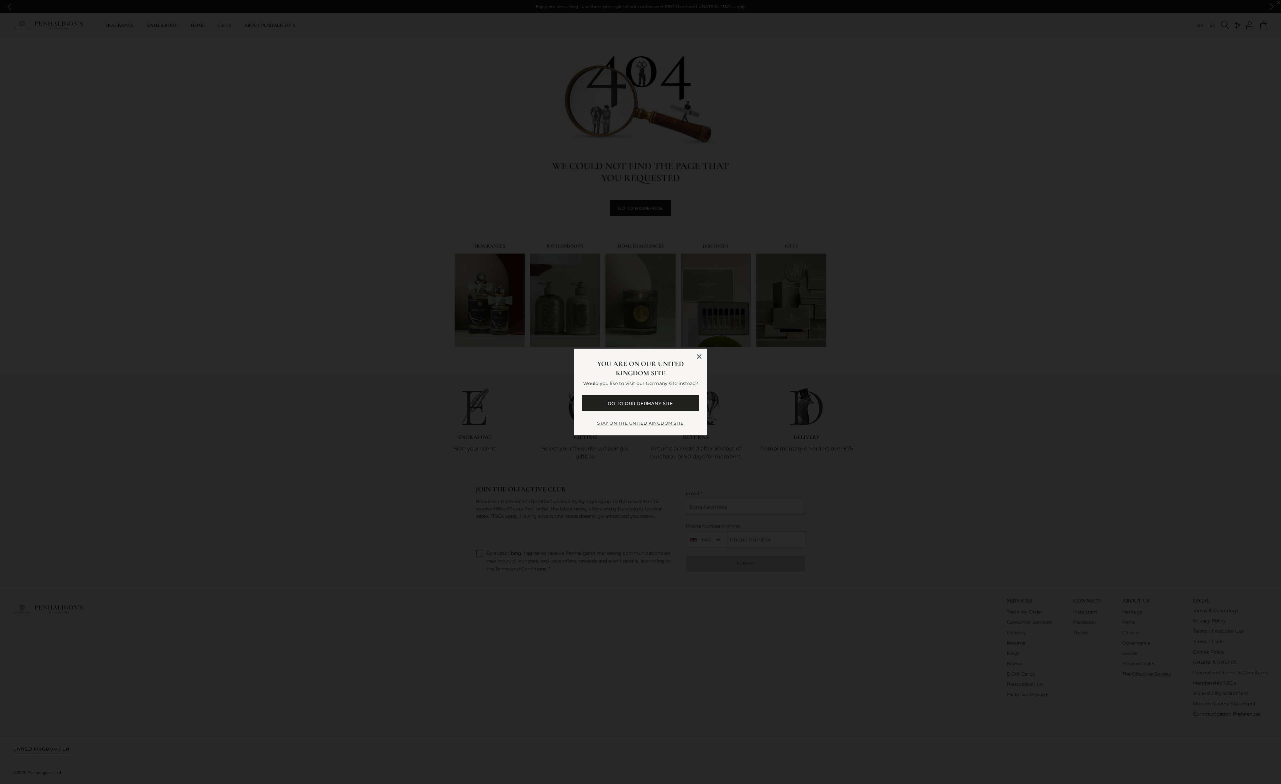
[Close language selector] (699, 357)
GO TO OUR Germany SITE (640, 403)
